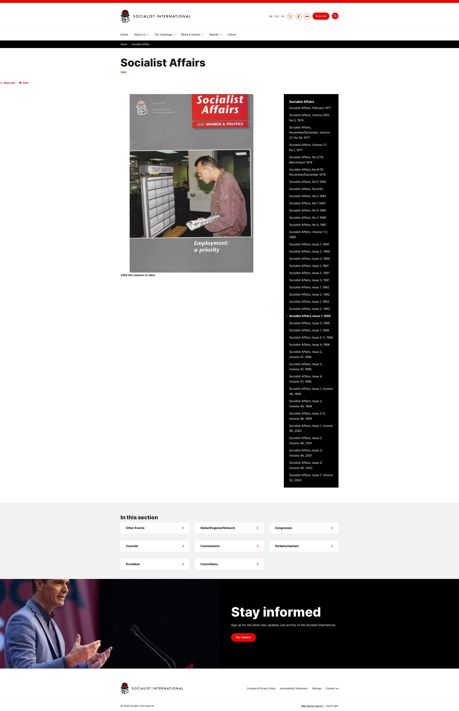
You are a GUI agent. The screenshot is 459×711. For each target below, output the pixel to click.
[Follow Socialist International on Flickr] (307, 16)
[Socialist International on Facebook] (298, 16)
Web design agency (312, 706)
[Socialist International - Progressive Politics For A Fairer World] (155, 16)
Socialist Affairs (301, 102)
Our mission (243, 637)
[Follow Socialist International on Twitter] (290, 16)
